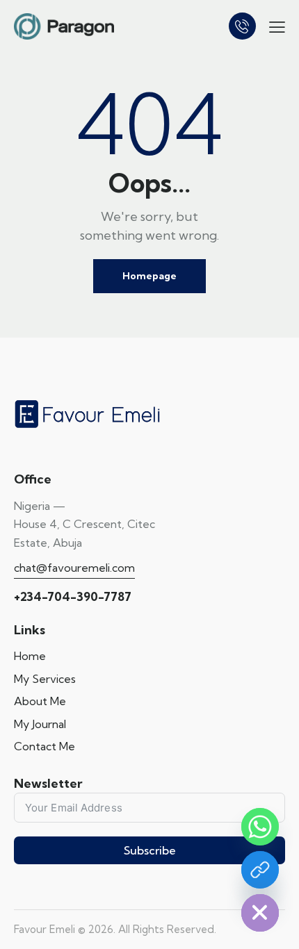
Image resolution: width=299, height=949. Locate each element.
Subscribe (150, 850)
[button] (277, 26)
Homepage (149, 276)
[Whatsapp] (260, 826)
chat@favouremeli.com (74, 568)
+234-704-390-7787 (72, 596)
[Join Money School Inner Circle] (260, 870)
